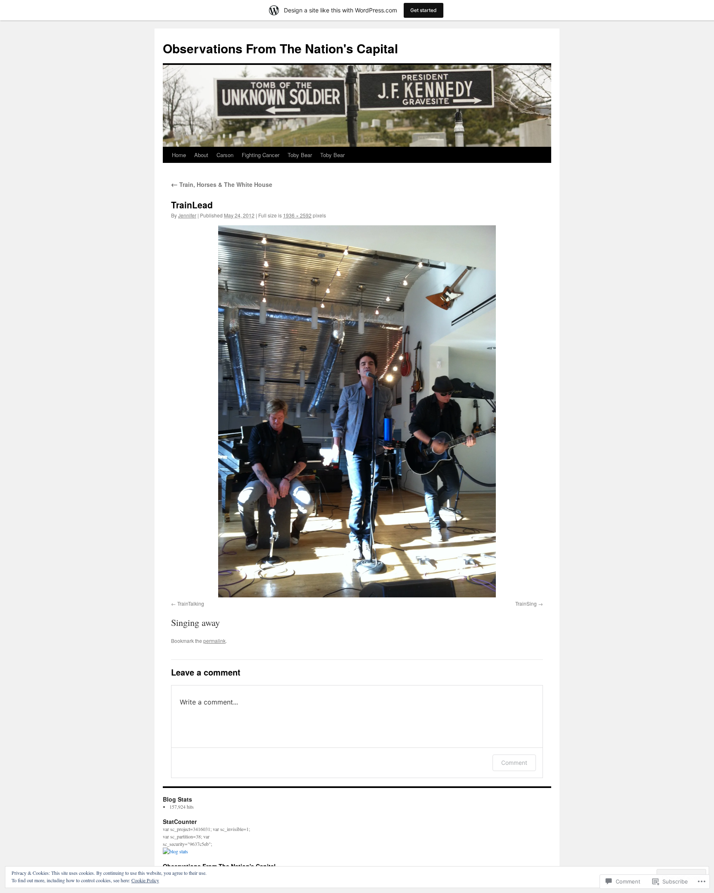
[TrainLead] (357, 411)
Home (179, 155)
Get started (423, 10)
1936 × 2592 (297, 215)
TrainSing (526, 603)
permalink (214, 640)
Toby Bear (300, 155)
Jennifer (187, 215)
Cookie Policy (145, 880)
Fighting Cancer (260, 155)
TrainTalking (190, 603)
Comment (514, 762)
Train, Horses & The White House (221, 184)
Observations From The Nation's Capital (280, 48)
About (201, 155)
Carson (225, 155)
